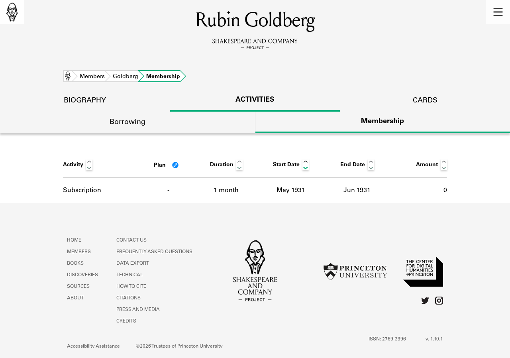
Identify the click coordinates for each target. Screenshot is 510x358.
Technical (129, 275)
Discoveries (82, 275)
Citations (128, 298)
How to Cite (131, 286)
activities (255, 100)
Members (92, 77)
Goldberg (125, 77)
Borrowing (127, 122)
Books (75, 263)
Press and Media (138, 309)
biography (85, 100)
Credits (126, 321)
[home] (12, 12)
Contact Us (131, 240)
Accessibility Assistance (93, 346)
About (75, 298)
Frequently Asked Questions (154, 252)
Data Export (132, 263)
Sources (78, 286)
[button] (498, 12)
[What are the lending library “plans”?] (175, 165)
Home (68, 77)
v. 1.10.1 (434, 339)
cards (425, 100)
